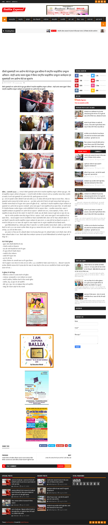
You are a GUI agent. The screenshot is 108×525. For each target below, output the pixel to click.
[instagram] (102, 1)
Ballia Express (81, 100)
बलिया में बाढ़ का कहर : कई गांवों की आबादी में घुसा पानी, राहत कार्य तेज (94, 173)
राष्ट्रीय (20, 19)
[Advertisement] (54, 50)
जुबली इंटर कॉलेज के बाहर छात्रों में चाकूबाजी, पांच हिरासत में (92, 165)
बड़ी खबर (97, 31)
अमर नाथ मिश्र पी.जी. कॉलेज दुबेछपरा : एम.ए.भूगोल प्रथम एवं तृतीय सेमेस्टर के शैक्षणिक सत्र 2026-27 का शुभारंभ (93, 282)
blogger (67, 466)
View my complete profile (82, 103)
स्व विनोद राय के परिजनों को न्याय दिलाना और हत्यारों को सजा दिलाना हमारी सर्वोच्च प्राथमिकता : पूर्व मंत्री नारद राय (94, 135)
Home (3, 1)
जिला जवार (43, 31)
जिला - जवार (80, 19)
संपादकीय (54, 19)
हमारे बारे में (99, 19)
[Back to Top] (105, 522)
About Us (8, 1)
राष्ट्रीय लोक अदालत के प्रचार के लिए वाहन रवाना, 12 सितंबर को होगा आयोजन (67, 31)
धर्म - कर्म (71, 19)
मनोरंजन (46, 19)
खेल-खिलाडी (36, 19)
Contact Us (14, 1)
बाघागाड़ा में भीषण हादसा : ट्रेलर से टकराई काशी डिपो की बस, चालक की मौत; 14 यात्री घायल (94, 296)
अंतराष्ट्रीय (12, 19)
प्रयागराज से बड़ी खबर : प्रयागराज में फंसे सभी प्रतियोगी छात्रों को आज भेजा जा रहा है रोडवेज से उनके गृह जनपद (23, 482)
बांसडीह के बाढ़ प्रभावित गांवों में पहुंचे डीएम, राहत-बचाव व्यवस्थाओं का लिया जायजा (94, 182)
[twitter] (99, 1)
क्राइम (28, 19)
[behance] (105, 1)
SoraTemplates (10, 522)
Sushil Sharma (24, 522)
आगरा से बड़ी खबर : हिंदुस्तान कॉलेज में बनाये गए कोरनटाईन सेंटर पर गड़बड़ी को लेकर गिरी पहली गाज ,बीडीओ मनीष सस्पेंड (23, 511)
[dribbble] (96, 522)
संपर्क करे (89, 19)
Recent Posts (82, 151)
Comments (98, 151)
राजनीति (63, 19)
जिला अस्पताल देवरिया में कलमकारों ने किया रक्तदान (22, 502)
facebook (60, 466)
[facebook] (96, 1)
